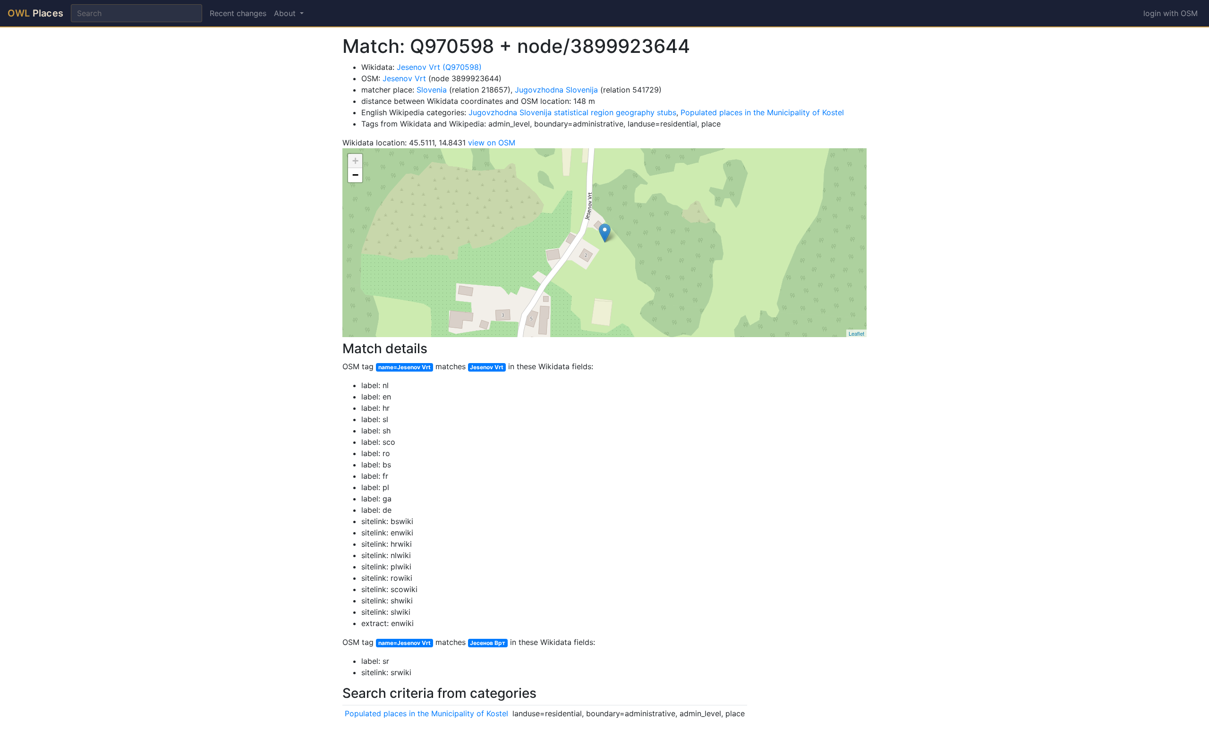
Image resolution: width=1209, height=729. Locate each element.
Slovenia (432, 89)
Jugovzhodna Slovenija (556, 89)
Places (35, 13)
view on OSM (491, 142)
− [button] (355, 175)
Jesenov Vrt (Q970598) (439, 67)
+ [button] (355, 161)
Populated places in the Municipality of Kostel (762, 112)
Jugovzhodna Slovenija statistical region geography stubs (572, 112)
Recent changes (238, 13)
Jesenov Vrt (404, 78)
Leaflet (856, 333)
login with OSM (1170, 13)
